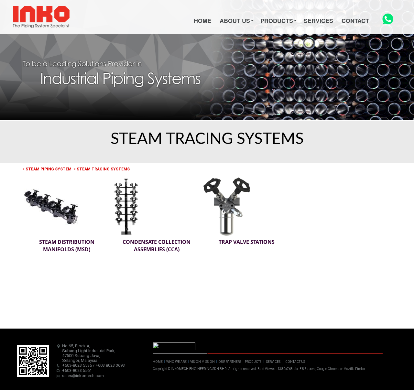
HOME (158, 361)
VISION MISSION (202, 361)
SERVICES (273, 361)
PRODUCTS (253, 361)
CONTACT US (295, 361)
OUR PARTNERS (229, 361)
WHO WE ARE (176, 361)
